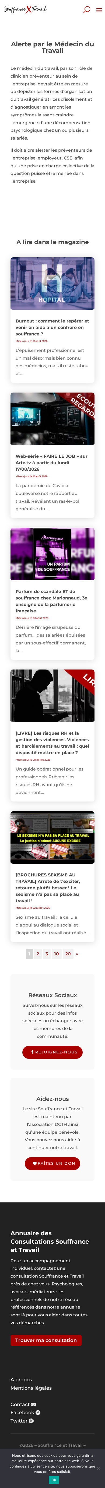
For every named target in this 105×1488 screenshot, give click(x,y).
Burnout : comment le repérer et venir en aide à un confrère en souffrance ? (52, 327)
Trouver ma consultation (46, 1340)
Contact (20, 1404)
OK (54, 1480)
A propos (21, 1380)
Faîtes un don (56, 1163)
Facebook (22, 1413)
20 (68, 953)
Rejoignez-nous (56, 1052)
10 (56, 953)
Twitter (18, 1421)
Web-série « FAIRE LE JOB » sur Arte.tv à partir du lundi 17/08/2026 (52, 463)
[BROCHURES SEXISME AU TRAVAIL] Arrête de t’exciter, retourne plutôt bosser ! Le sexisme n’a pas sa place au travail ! (48, 887)
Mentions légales (31, 1388)
